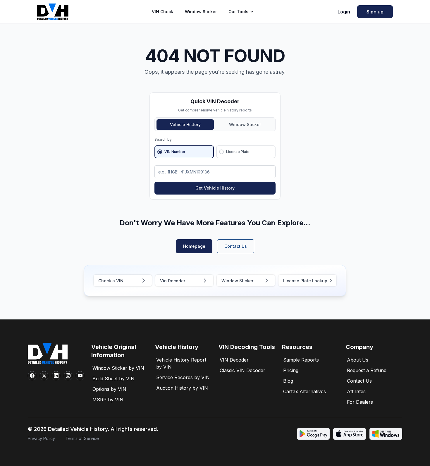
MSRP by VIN (107, 400)
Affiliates (356, 391)
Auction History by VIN (182, 388)
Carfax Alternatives (304, 391)
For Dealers (360, 402)
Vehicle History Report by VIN (181, 363)
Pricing (290, 370)
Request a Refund (366, 370)
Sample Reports (301, 360)
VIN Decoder (234, 360)
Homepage (194, 246)
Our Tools (238, 11)
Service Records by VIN (183, 377)
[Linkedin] (56, 375)
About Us (357, 360)
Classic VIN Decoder (242, 370)
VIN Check (162, 11)
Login (344, 12)
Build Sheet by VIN (113, 378)
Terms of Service (82, 438)
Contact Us (235, 246)
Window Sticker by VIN (118, 368)
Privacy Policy (41, 438)
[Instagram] (68, 375)
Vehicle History (185, 124)
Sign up (375, 12)
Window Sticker (201, 11)
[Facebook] (32, 375)
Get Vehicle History (215, 187)
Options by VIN (109, 389)
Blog (288, 381)
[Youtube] (80, 375)
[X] (44, 375)
